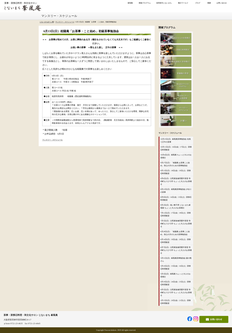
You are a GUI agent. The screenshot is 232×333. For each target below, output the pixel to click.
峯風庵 (130, 3)
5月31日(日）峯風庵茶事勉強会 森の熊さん (176, 259)
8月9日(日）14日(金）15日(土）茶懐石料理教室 (176, 198)
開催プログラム (145, 3)
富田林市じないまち (164, 3)
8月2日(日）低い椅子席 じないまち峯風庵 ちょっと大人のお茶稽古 (175, 206)
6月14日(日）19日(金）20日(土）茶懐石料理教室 (175, 240)
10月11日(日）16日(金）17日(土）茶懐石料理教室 (176, 148)
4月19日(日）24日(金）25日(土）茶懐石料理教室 (175, 283)
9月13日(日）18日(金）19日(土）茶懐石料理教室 (175, 172)
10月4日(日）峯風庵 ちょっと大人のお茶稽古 (176, 156)
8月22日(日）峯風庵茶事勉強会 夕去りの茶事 (176, 190)
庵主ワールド (183, 3)
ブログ (197, 3)
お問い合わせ (222, 3)
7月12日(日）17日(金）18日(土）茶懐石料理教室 (175, 214)
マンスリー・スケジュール (52, 140)
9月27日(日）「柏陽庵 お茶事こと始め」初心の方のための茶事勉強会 (175, 164)
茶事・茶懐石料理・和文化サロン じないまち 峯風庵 (31, 315)
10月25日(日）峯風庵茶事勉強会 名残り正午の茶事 (175, 140)
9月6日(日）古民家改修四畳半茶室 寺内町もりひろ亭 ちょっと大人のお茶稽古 (176, 181)
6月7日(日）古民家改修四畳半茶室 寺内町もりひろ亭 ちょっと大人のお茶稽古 (176, 250)
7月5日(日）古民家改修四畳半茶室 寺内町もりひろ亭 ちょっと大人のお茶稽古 (176, 224)
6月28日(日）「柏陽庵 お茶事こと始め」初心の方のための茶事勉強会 (175, 233)
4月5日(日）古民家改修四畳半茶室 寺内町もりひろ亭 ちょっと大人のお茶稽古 (176, 292)
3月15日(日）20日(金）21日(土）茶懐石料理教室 (175, 301)
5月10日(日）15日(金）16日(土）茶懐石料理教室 (175, 267)
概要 (209, 3)
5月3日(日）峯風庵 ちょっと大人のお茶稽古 (175, 275)
